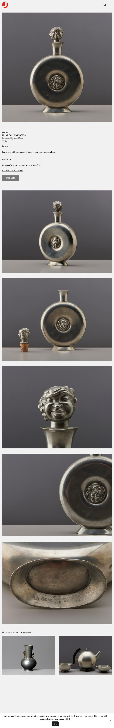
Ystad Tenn (18, 138)
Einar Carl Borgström (14, 135)
